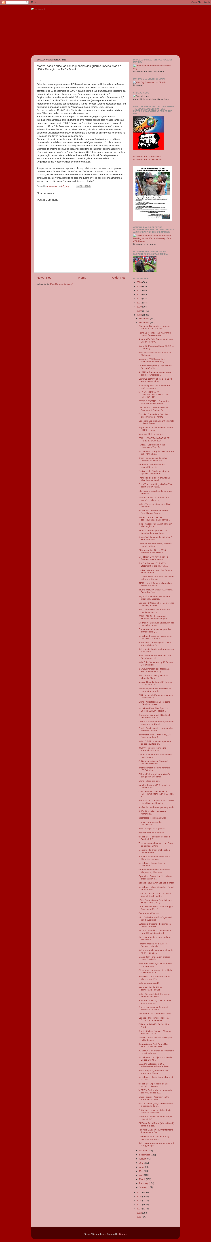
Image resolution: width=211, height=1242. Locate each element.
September (145, 1155)
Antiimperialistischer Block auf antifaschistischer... (153, 762)
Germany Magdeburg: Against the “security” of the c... (155, 367)
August (143, 1159)
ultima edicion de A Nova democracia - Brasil (150, 988)
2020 (139, 307)
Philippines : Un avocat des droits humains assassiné (155, 1111)
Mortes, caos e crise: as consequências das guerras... (154, 518)
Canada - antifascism (149, 913)
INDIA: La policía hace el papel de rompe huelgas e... (155, 584)
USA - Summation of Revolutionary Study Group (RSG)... (155, 901)
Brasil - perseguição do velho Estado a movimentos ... (153, 459)
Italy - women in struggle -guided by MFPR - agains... (156, 951)
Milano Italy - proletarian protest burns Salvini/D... (154, 958)
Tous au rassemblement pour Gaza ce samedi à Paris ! (156, 844)
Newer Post (44, 277)
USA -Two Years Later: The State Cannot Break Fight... (155, 894)
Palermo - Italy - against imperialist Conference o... (155, 1001)
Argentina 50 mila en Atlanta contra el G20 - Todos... (156, 428)
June (142, 1167)
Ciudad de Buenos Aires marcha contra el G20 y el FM (154, 327)
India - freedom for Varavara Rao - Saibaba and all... (155, 656)
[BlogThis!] (80, 186)
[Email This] (77, 186)
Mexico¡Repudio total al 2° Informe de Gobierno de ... (156, 683)
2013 (139, 1209)
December (144, 318)
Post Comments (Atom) (61, 284)
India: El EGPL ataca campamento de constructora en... (155, 742)
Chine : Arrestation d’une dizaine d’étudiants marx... (154, 703)
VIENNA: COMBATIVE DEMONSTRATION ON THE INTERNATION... (154, 394)
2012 (139, 1213)
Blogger (123, 1234)
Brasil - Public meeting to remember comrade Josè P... (156, 729)
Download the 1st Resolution (147, 156)
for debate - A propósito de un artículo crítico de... (153, 1085)
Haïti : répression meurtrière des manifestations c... (154, 610)
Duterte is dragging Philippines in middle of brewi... (155, 925)
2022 (139, 299)
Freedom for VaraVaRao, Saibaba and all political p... (155, 545)
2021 (139, 303)
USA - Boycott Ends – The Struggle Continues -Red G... (156, 908)
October (143, 1150)
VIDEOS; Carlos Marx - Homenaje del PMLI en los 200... (155, 1091)
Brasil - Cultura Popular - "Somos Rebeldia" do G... (155, 1032)
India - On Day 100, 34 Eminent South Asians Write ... (154, 995)
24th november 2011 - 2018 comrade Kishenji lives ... (152, 551)
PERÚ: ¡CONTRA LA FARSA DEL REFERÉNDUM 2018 (155, 439)
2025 (139, 286)
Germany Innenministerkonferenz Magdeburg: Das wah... (155, 870)
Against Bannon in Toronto (152, 833)
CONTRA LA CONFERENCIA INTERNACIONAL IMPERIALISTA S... (156, 794)
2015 (139, 1201)
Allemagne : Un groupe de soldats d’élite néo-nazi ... (155, 971)
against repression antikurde (152, 818)
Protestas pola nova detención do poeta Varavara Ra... (155, 690)
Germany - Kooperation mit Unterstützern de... (152, 465)
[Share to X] (83, 186)
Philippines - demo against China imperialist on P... (155, 643)
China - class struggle (149, 781)
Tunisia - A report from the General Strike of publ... (155, 571)
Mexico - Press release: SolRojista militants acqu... (155, 1038)
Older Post (119, 277)
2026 (139, 282)
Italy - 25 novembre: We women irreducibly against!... (154, 597)
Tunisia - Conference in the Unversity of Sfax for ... (152, 446)
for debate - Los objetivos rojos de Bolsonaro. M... (155, 1058)
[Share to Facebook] (86, 186)
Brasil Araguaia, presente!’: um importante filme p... (154, 1071)
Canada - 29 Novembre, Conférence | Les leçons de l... (156, 604)
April (141, 1175)
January (143, 1187)
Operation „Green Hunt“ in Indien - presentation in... (155, 877)
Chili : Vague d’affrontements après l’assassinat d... (156, 696)
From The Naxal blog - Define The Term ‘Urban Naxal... (155, 485)
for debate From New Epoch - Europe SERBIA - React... (153, 709)
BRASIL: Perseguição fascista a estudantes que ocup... (154, 670)
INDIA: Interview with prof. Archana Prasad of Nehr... (156, 591)
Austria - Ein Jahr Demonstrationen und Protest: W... (156, 340)
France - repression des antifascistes (150, 823)
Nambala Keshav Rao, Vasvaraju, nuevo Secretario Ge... (155, 334)
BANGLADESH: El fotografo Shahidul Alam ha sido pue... (154, 617)
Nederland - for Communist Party (155, 1014)
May (141, 1171)
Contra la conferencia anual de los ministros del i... (155, 755)
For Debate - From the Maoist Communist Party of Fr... (153, 409)
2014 (139, 1205)
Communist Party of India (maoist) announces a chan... (155, 380)
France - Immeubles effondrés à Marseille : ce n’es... (154, 857)
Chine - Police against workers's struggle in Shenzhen (154, 775)
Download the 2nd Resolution (147, 159)
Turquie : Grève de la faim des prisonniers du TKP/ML (153, 415)
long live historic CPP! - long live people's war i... (154, 786)
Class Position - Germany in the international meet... (154, 1098)
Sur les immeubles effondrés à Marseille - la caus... (153, 1008)
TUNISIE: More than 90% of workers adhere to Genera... (156, 577)
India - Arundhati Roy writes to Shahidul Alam (153, 676)
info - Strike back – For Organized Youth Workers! (155, 918)
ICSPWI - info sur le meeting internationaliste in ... (152, 749)
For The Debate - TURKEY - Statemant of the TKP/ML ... (153, 564)
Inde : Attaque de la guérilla (152, 828)
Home (82, 277)
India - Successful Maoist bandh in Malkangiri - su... (155, 525)
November (144, 322)
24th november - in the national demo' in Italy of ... (154, 498)
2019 (139, 311)
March (142, 1179)
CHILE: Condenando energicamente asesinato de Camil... (156, 722)
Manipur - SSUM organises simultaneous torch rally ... (153, 360)
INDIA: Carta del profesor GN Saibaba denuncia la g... (153, 531)
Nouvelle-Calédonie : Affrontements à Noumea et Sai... (156, 1131)
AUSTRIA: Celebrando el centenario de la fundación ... (156, 1052)
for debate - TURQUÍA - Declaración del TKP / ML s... (156, 452)
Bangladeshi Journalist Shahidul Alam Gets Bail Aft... (154, 716)
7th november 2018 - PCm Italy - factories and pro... (155, 1137)
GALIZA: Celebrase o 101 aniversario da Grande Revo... (154, 1065)
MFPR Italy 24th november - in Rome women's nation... (154, 558)
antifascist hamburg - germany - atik (156, 807)
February (144, 1183)
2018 (139, 315)
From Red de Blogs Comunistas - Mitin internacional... (155, 479)
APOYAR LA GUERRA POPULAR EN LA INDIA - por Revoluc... (156, 801)
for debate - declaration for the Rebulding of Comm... (153, 512)
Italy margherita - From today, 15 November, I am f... (155, 736)
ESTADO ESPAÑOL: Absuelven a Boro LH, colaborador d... (155, 931)
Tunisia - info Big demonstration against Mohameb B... (154, 472)
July (141, 1163)
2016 (139, 1196)
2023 (139, 294)
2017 (139, 1192)
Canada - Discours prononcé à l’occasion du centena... (154, 1019)
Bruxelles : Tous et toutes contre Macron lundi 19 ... (154, 977)
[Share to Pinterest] (89, 186)
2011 (139, 1217)
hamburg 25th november (151, 434)
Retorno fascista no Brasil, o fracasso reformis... (153, 945)
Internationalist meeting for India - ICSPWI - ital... (155, 769)
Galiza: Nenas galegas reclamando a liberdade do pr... (156, 1104)
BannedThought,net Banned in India (156, 883)
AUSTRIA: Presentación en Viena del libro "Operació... (155, 373)
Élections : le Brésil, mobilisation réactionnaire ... (154, 851)
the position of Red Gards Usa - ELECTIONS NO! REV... (154, 1045)
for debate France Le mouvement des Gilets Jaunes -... (155, 637)
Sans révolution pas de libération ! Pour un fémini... (155, 538)
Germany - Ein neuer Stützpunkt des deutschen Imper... (156, 624)
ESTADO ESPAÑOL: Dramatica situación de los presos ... (154, 402)
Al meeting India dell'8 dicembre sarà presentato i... (154, 386)
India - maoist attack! (149, 983)
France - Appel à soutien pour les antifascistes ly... (155, 630)
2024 (139, 290)
